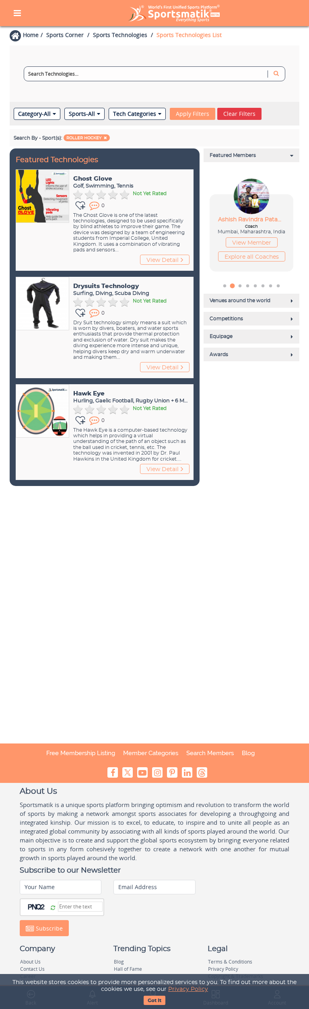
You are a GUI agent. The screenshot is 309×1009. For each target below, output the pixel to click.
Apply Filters (192, 113)
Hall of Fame (128, 969)
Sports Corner (65, 35)
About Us (30, 961)
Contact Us (32, 969)
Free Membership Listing (80, 753)
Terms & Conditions (230, 961)
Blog (248, 753)
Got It (154, 1000)
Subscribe (48, 928)
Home (31, 35)
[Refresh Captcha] (53, 907)
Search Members (210, 753)
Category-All (34, 114)
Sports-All (82, 114)
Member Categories (150, 753)
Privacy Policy (188, 989)
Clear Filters (239, 113)
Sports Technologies (120, 35)
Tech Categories (134, 114)
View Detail (162, 260)
